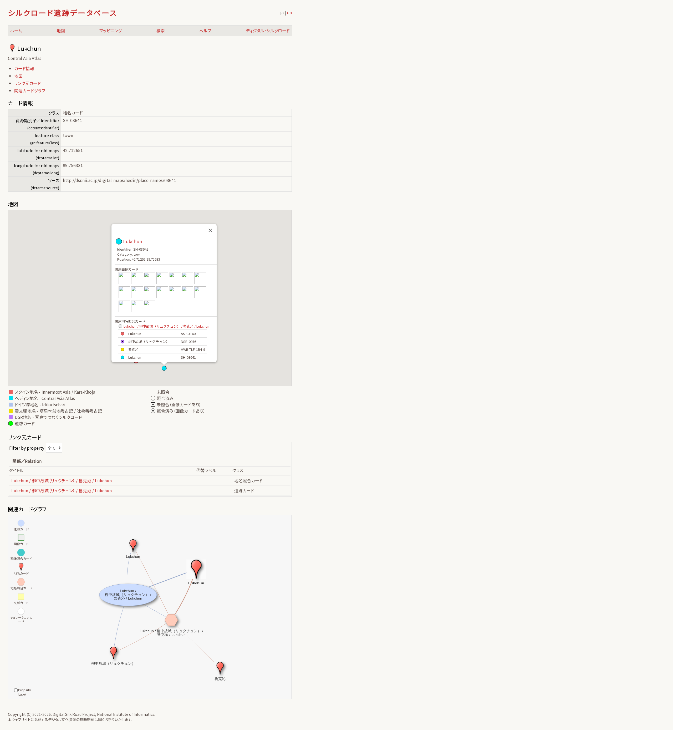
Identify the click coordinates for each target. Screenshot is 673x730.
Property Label (24, 692)
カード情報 (24, 68)
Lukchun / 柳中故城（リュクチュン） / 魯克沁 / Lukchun (166, 326)
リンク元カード (27, 83)
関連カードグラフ (29, 90)
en (289, 12)
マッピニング (110, 31)
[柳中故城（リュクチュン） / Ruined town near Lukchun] (124, 283)
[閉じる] (210, 230)
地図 (61, 31)
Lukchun (132, 241)
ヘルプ (205, 31)
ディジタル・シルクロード (268, 31)
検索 (160, 31)
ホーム (16, 31)
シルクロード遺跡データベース (62, 12)
